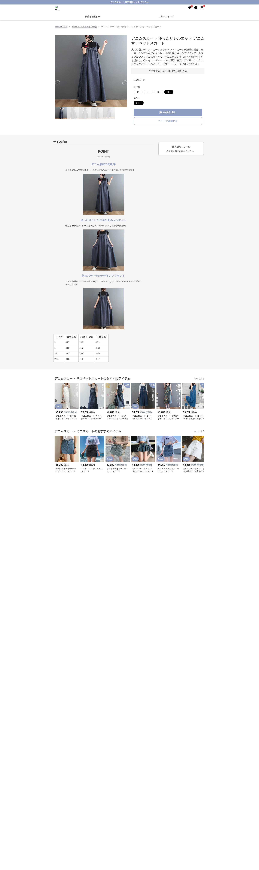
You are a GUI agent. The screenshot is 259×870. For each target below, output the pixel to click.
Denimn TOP (61, 26)
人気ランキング (166, 16)
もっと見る (199, 378)
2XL (169, 92)
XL (158, 92)
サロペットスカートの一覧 (84, 26)
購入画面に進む (167, 112)
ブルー (138, 103)
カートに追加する (167, 121)
